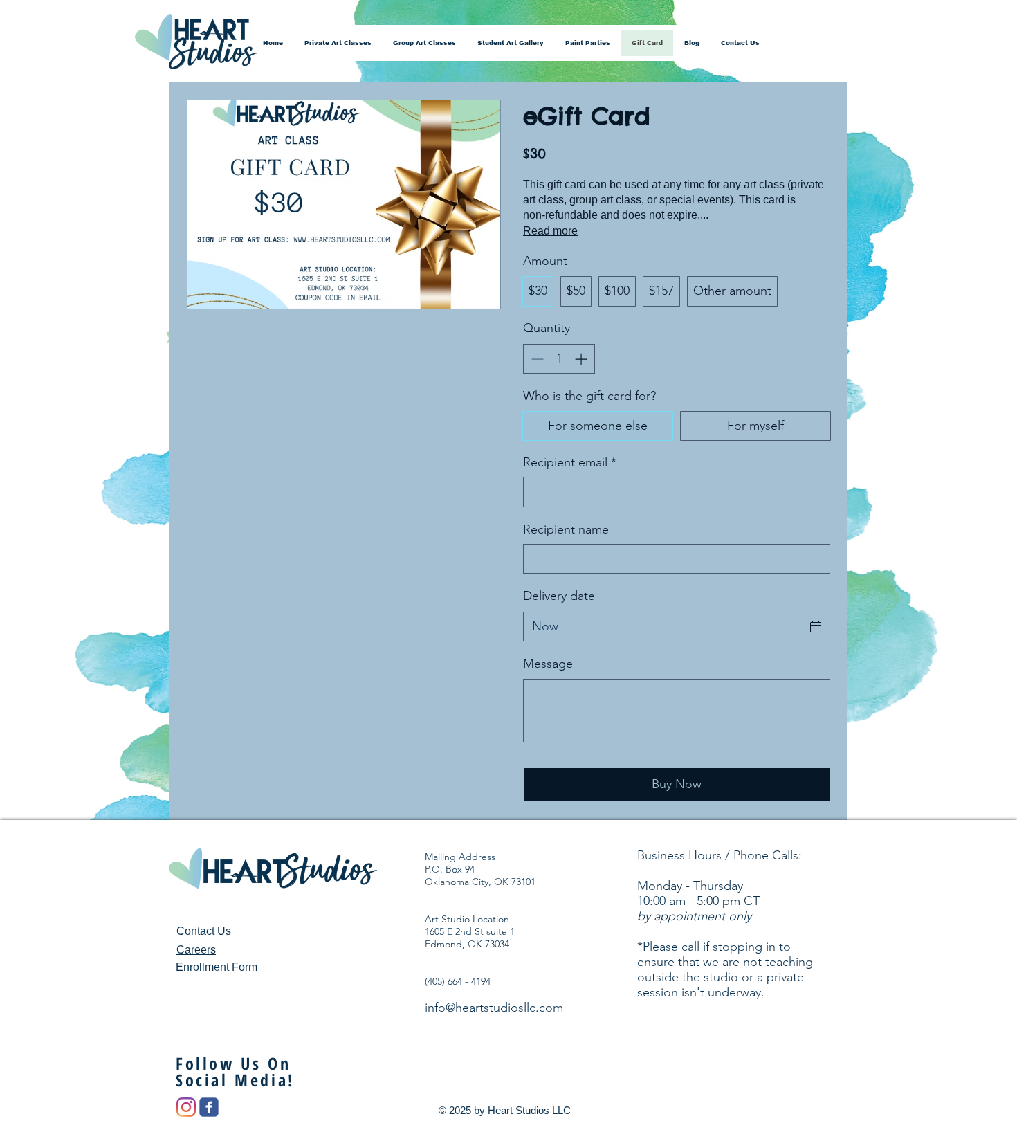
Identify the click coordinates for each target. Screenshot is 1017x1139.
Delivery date (559, 595)
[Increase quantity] (582, 359)
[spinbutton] (559, 359)
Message (548, 663)
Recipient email (569, 462)
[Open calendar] (815, 627)
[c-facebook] (209, 1107)
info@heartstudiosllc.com (494, 1007)
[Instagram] (186, 1107)
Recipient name (566, 529)
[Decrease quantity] (536, 359)
